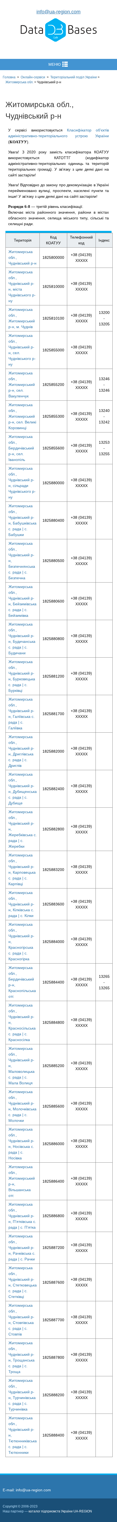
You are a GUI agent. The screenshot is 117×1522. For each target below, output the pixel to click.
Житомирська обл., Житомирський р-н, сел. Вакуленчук (21, 384)
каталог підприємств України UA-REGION (60, 1511)
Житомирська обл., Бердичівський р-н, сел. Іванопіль (21, 448)
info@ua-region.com (58, 12)
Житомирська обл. (19, 82)
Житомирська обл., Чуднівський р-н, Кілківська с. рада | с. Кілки (21, 904)
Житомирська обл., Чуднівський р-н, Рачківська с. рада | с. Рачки (21, 1247)
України (73, 77)
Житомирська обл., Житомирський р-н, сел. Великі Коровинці (22, 416)
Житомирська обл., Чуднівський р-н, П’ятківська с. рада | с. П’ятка (22, 1215)
